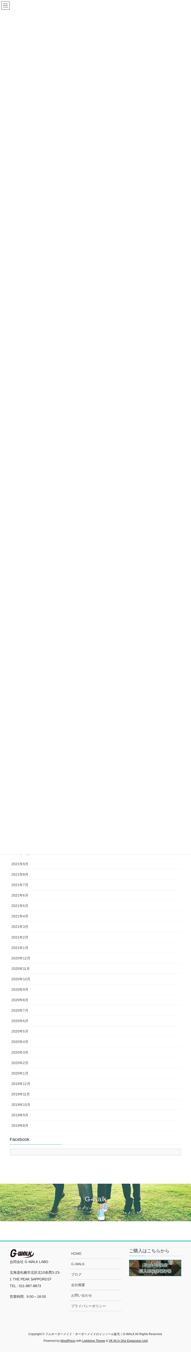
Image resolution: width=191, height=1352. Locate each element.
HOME (76, 1254)
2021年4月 (19, 916)
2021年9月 (19, 864)
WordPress (67, 1341)
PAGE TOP (182, 1307)
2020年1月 (19, 1073)
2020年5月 (19, 1031)
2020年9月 (19, 989)
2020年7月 (19, 1010)
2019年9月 (19, 1115)
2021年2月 (19, 937)
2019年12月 (20, 1084)
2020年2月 (19, 1063)
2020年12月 (20, 958)
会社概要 (78, 1285)
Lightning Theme (93, 1341)
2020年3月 (19, 1052)
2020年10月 (20, 979)
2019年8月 (19, 1125)
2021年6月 (19, 895)
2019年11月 (20, 1094)
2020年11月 (20, 969)
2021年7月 (19, 885)
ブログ (76, 1274)
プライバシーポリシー (88, 1306)
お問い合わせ (81, 1295)
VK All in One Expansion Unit (128, 1341)
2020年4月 (19, 1042)
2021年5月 (19, 906)
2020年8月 (19, 1000)
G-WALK (78, 1264)
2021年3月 (19, 927)
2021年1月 (19, 948)
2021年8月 (19, 874)
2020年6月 (19, 1021)
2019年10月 (20, 1105)
